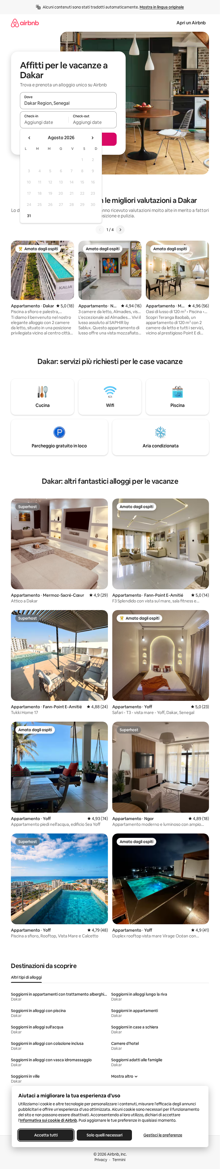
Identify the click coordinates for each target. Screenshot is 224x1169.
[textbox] (44, 122)
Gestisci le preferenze (162, 1135)
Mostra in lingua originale (162, 7)
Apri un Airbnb (191, 23)
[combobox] (68, 103)
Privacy (101, 1159)
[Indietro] (100, 229)
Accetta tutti (46, 1135)
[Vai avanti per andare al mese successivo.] (92, 137)
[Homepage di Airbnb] (25, 22)
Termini (118, 1159)
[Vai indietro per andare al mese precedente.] (29, 137)
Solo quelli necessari (104, 1135)
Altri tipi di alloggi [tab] (26, 977)
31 (29, 215)
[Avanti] (120, 229)
